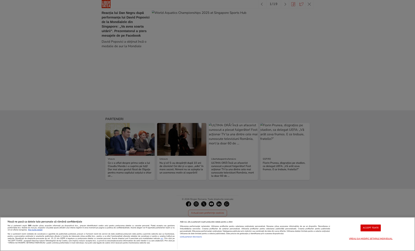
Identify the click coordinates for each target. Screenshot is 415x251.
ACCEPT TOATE (371, 227)
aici (161, 238)
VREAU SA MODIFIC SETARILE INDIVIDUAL (371, 238)
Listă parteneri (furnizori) (191, 237)
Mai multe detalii (35, 230)
